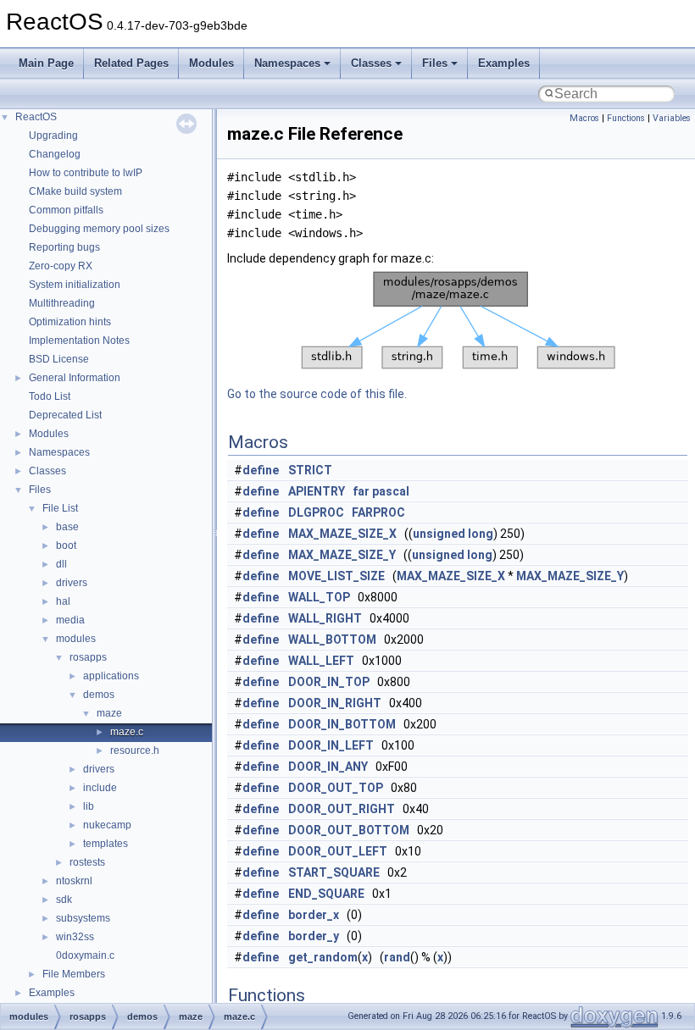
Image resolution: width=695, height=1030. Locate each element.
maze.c (126, 732)
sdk (64, 899)
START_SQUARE (334, 872)
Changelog (55, 154)
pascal (390, 491)
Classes (371, 63)
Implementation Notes (79, 340)
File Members (73, 974)
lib (88, 806)
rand (397, 957)
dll (61, 564)
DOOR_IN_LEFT (331, 745)
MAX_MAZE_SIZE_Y (342, 555)
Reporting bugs (64, 247)
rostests (87, 862)
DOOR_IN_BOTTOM (342, 724)
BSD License (59, 359)
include (100, 788)
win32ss (75, 937)
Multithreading (62, 303)
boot (66, 545)
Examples (504, 63)
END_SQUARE (326, 893)
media (70, 620)
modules (76, 639)
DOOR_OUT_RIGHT (341, 809)
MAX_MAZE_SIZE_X (342, 533)
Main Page (46, 63)
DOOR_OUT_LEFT (337, 851)
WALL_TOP (319, 597)
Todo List (49, 396)
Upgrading (53, 135)
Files (435, 63)
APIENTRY (316, 491)
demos (98, 695)
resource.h (134, 750)
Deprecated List (65, 415)
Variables (672, 118)
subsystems (83, 918)
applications (111, 676)
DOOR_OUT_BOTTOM (348, 830)
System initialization (74, 285)
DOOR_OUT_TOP (335, 788)
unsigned (439, 533)
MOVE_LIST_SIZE (336, 576)
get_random (323, 957)
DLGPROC (316, 512)
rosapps (88, 657)
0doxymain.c (85, 955)
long (480, 533)
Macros (584, 118)
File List (60, 508)
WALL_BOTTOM (332, 639)
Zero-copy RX (60, 266)
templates (105, 844)
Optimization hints (70, 322)
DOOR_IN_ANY (328, 766)
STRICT (310, 470)
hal (63, 601)
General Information (74, 378)
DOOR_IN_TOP (329, 682)
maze (109, 713)
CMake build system (75, 191)
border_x (313, 915)
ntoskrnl (74, 881)
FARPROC (378, 512)
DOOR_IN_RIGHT (334, 703)
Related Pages (131, 63)
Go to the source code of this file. (317, 394)
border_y (313, 936)
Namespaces (287, 63)
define (260, 470)
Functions (626, 118)
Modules (211, 63)
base (67, 527)
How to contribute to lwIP (85, 173)
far (361, 491)
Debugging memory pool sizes (99, 229)
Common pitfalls (66, 210)
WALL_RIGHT (325, 618)
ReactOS (36, 117)
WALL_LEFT (321, 660)
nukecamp (107, 825)
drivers (71, 583)
